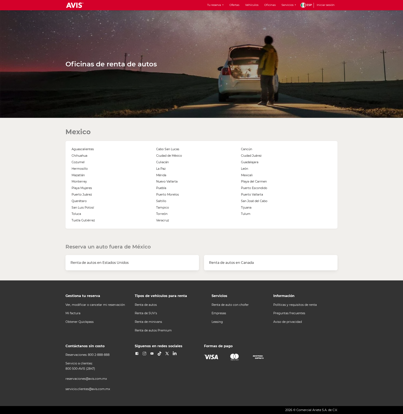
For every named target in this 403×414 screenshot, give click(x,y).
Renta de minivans (148, 322)
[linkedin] (175, 353)
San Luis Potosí (83, 207)
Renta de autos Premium (153, 330)
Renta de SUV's (146, 313)
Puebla (161, 188)
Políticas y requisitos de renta (295, 305)
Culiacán (162, 162)
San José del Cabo (254, 201)
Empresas (219, 313)
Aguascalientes (83, 149)
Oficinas (270, 5)
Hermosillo (80, 169)
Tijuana (246, 207)
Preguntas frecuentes (289, 313)
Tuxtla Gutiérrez (83, 220)
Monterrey (79, 181)
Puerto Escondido (254, 188)
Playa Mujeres (82, 188)
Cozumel (78, 162)
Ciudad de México (169, 156)
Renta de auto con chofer (230, 305)
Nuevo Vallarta (167, 181)
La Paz (161, 169)
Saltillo (161, 201)
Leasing (217, 322)
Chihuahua (79, 156)
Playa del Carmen (254, 181)
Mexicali (247, 175)
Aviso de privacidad (287, 322)
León (244, 169)
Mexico (78, 132)
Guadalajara (249, 162)
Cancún (246, 149)
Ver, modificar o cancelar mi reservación (95, 305)
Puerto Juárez (82, 194)
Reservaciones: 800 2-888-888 (87, 355)
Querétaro (79, 201)
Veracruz (162, 220)
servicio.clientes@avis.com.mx (87, 389)
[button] (306, 5)
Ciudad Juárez (251, 156)
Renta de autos (146, 305)
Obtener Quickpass (79, 322)
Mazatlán (78, 175)
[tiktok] (159, 353)
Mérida (161, 175)
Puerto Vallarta (252, 194)
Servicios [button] (287, 5)
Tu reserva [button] (214, 5)
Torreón (161, 214)
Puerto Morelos (167, 194)
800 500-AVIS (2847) (80, 369)
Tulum (245, 214)
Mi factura (72, 313)
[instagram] (144, 353)
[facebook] (137, 353)
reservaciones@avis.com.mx (86, 379)
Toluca (76, 214)
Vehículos (251, 5)
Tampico (162, 207)
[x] (167, 353)
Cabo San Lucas (167, 149)
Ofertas (234, 5)
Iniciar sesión (326, 5)
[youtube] (152, 353)
